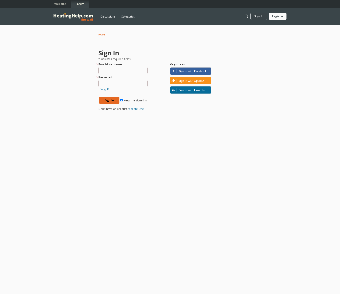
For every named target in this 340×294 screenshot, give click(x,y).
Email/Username (110, 64)
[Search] (246, 16)
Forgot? (104, 89)
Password (105, 77)
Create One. (136, 109)
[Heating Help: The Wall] (73, 16)
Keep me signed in (135, 100)
